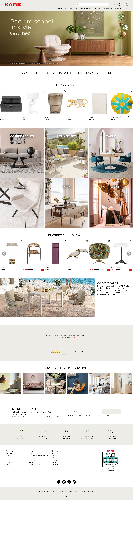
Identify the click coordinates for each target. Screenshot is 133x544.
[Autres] (53, 9)
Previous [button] (3, 103)
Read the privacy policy (104, 415)
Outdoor (55, 464)
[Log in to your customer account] (115, 4)
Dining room (56, 458)
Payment (32, 460)
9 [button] (71, 348)
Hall (53, 453)
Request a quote (34, 464)
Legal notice (41, 491)
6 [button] (67, 348)
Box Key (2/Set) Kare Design (7, 116)
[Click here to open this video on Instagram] (45, 396)
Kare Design (10, 453)
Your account (10, 462)
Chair (22, 186)
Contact (31, 453)
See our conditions (52, 416)
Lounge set (66, 136)
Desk (66, 186)
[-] (66, 38)
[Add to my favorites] (21, 91)
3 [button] (63, 348)
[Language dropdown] (127, 4)
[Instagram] (74, 482)
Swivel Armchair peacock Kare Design (99, 266)
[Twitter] (64, 482)
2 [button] (62, 348)
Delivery (32, 458)
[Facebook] (58, 482)
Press (8, 456)
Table (111, 136)
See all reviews (67, 354)
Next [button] (130, 103)
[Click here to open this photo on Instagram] (23, 396)
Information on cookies (88, 491)
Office (54, 462)
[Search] (78, 4)
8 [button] (70, 348)
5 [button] (66, 348)
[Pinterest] (69, 482)
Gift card (111, 186)
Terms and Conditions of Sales (57, 491)
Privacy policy (74, 491)
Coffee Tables (22, 136)
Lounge (54, 456)
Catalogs (9, 458)
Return (31, 462)
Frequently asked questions (38, 456)
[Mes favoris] (118, 4)
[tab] (57, 235)
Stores (8, 460)
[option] (66, 38)
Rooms (54, 467)
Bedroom (55, 460)
